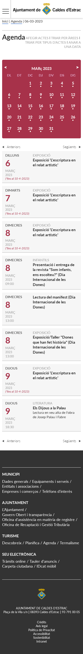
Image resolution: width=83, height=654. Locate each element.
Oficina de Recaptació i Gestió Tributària (36, 524)
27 (9, 128)
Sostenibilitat (41, 637)
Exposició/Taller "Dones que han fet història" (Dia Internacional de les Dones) (54, 344)
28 (19, 128)
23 (41, 117)
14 (19, 105)
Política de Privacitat (41, 630)
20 (9, 117)
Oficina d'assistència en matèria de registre (38, 519)
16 (41, 105)
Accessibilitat (41, 634)
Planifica (32, 542)
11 (62, 94)
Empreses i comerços (20, 491)
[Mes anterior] (5, 67)
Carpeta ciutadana (17, 566)
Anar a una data (72, 44)
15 (30, 105)
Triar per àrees (64, 38)
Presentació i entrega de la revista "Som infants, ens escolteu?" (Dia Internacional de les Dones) (53, 274)
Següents (69, 147)
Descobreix (11, 542)
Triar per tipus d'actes (45, 42)
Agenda (16, 21)
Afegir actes (37, 38)
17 (51, 105)
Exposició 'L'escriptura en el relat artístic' (54, 162)
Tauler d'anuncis (43, 561)
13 (9, 105)
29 (30, 128)
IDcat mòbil (46, 566)
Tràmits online (14, 561)
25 (62, 117)
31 (51, 128)
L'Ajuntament (13, 509)
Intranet (41, 641)
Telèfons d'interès (57, 491)
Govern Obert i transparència (27, 514)
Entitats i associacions (20, 486)
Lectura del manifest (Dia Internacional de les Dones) (54, 302)
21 (19, 117)
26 (73, 117)
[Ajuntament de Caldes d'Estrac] (40, 15)
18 (62, 105)
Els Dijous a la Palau (49, 407)
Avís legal (41, 626)
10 (51, 94)
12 (73, 94)
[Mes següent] (77, 67)
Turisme (10, 535)
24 (51, 117)
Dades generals (15, 481)
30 (41, 128)
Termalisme (69, 542)
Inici (5, 21)
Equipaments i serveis (50, 481)
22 (30, 117)
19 (73, 105)
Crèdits (41, 622)
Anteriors (13, 147)
